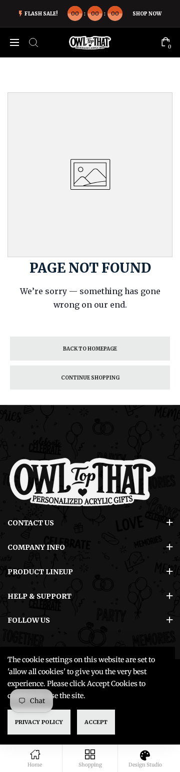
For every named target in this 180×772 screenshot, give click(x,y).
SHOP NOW (147, 13)
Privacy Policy (39, 722)
